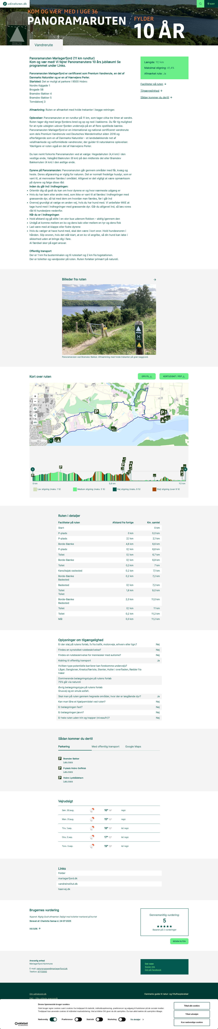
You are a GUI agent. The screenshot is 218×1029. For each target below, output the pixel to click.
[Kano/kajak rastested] (129, 471)
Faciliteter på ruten (152, 84)
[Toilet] (123, 461)
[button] (211, 4)
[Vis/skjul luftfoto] (35, 408)
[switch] (78, 1019)
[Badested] (130, 465)
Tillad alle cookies (192, 1006)
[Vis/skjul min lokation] (35, 415)
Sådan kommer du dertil (155, 97)
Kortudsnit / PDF (173, 376)
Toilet (61, 554)
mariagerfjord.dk (67, 878)
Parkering (64, 746)
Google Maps (133, 746)
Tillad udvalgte (191, 1014)
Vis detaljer (135, 1019)
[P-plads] (32, 475)
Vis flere (33, 929)
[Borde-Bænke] (122, 468)
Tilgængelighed (150, 90)
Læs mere (68, 762)
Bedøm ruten (179, 941)
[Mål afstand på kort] (35, 422)
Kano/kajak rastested (70, 570)
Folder (61, 873)
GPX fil (146, 376)
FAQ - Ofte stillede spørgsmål (44, 998)
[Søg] (200, 4)
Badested (63, 579)
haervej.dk (64, 889)
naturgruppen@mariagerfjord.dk (52, 968)
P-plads (62, 533)
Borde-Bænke (66, 544)
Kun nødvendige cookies (192, 1022)
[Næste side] (155, 279)
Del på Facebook (153, 970)
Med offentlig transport (105, 746)
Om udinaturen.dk (38, 994)
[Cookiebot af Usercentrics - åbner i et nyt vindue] (21, 1024)
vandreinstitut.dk (68, 883)
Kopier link (150, 967)
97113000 (42, 971)
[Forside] (15, 4)
